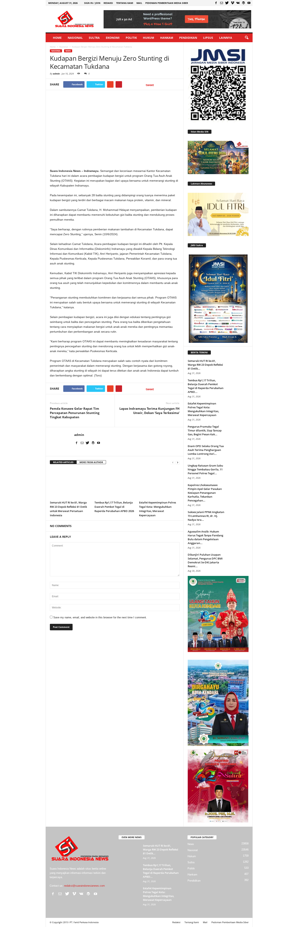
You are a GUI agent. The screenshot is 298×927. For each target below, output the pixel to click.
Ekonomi (113, 38)
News (68, 51)
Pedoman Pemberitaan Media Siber (166, 2)
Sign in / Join (92, 2)
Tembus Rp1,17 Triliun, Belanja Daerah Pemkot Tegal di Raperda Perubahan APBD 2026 (114, 507)
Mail (139, 2)
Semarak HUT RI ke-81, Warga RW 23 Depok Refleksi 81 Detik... (205, 364)
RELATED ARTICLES (63, 462)
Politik (131, 38)
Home (57, 38)
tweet (150, 85)
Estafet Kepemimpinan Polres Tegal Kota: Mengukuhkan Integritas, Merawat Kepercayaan (203, 409)
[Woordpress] (243, 2)
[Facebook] (216, 2)
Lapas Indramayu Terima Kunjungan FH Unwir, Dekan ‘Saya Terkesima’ (149, 410)
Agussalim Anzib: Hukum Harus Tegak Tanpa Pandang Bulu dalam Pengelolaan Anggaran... (205, 537)
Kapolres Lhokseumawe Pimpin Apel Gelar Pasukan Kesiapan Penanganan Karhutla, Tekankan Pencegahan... (205, 492)
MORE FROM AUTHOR (91, 462)
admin (56, 73)
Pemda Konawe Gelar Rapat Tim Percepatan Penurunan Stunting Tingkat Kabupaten (74, 412)
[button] (246, 37)
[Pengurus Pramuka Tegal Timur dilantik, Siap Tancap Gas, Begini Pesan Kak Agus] (238, 432)
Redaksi (108, 2)
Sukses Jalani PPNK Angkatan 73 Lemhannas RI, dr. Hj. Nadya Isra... (206, 516)
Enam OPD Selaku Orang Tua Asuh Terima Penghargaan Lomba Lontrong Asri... (206, 450)
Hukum (148, 38)
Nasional (75, 38)
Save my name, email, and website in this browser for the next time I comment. (100, 617)
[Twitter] (227, 2)
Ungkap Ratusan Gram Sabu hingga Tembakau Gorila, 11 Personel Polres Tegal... (205, 469)
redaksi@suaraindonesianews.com (84, 885)
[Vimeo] (232, 2)
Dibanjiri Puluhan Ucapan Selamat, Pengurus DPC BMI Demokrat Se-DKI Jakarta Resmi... (205, 560)
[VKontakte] (238, 2)
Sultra (94, 38)
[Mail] (221, 2)
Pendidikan (188, 38)
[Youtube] (249, 2)
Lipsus (208, 38)
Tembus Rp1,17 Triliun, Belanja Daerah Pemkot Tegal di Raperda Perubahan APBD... (205, 386)
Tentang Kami (124, 2)
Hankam (166, 38)
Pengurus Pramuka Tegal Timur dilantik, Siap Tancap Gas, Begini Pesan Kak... (205, 430)
